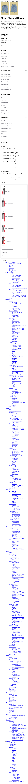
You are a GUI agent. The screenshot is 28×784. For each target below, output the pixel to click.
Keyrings (11, 710)
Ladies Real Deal (13, 723)
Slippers (14, 354)
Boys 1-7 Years (13, 584)
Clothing (11, 318)
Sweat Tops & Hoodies (18, 328)
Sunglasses (15, 474)
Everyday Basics (10, 527)
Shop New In (12, 744)
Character (12, 660)
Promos (8, 720)
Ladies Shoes (12, 491)
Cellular (8, 741)
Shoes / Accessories (17, 485)
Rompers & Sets (16, 665)
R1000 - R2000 (16, 775)
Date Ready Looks (17, 421)
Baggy (16, 435)
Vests (13, 462)
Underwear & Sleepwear (18, 402)
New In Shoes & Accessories (19, 288)
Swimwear (18, 614)
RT (12, 305)
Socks (13, 464)
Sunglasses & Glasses (18, 384)
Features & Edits (13, 311)
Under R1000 (15, 774)
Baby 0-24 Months (14, 271)
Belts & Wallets (16, 469)
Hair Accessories (16, 381)
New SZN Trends (16, 303)
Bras (13, 368)
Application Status (6, 76)
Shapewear (15, 372)
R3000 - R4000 (16, 778)
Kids (7, 551)
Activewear (15, 336)
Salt (13, 751)
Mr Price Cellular (5, 84)
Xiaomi (14, 764)
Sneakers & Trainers (17, 349)
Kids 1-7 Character (14, 558)
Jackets (14, 339)
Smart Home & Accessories (16, 781)
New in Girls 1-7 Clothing (19, 295)
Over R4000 (15, 780)
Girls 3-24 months (14, 670)
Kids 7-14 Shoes (16, 525)
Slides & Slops (16, 454)
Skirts (13, 335)
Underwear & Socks (17, 579)
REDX (13, 395)
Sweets (11, 712)
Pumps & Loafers (16, 346)
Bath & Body (12, 700)
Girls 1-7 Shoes (16, 514)
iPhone (14, 750)
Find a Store (4, 58)
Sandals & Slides (16, 345)
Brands (11, 388)
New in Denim (16, 278)
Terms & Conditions (6, 107)
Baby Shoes (15, 512)
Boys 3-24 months (14, 678)
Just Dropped (10, 272)
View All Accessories (17, 376)
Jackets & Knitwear (17, 575)
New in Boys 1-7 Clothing (19, 296)
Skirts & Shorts (16, 612)
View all (17, 434)
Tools (10, 701)
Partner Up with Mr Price (7, 66)
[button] (14, 50)
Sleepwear (12, 355)
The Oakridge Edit (17, 313)
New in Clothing (16, 275)
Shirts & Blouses (16, 334)
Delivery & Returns (6, 128)
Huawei (14, 754)
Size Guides (4, 131)
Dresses (14, 319)
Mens (10, 266)
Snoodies (14, 364)
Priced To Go (12, 396)
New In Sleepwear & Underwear (17, 281)
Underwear (12, 365)
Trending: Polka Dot (17, 308)
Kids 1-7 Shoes (16, 524)
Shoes (10, 342)
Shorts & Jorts (16, 332)
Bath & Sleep (12, 687)
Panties (14, 369)
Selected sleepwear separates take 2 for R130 (19, 725)
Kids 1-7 (11, 269)
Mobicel (14, 757)
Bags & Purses (16, 378)
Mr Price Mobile (5, 87)
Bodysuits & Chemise (17, 371)
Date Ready (15, 315)
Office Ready (15, 316)
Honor (13, 761)
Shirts (13, 436)
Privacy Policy (4, 110)
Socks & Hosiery (16, 374)
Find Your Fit (4, 63)
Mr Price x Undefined (15, 263)
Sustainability (4, 102)
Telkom (14, 771)
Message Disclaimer (6, 113)
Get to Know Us (5, 53)
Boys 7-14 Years (13, 625)
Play (10, 688)
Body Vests (15, 662)
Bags (13, 468)
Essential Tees (16, 426)
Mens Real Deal (13, 727)
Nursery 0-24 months (15, 661)
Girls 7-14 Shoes (16, 517)
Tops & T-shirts (16, 531)
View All (14, 344)
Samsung (14, 753)
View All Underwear (17, 366)
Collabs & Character (11, 262)
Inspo (7, 714)
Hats (13, 382)
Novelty (14, 405)
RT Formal (15, 391)
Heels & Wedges (16, 348)
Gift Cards (3, 61)
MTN (13, 768)
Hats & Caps (15, 471)
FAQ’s (2, 133)
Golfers (14, 438)
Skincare (11, 697)
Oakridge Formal (16, 394)
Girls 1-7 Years (13, 561)
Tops (13, 323)
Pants (13, 331)
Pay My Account (5, 79)
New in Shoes (15, 279)
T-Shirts (14, 587)
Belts (13, 386)
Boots (13, 351)
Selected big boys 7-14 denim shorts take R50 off (19, 736)
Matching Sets (16, 322)
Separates (15, 358)
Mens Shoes (12, 504)
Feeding (11, 685)
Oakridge (14, 306)
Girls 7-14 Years (13, 604)
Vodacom (14, 770)
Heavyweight (12, 412)
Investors (3, 100)
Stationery (12, 708)
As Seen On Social (17, 312)
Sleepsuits (15, 664)
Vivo (13, 763)
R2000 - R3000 (16, 777)
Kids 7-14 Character (14, 559)
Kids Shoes (12, 511)
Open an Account (5, 74)
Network (11, 767)
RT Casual (15, 389)
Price (10, 773)
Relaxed (17, 441)
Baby (10, 298)
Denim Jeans (15, 321)
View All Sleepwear (17, 356)
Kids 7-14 (11, 268)
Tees (13, 326)
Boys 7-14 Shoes (16, 518)
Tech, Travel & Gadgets (15, 707)
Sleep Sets (15, 359)
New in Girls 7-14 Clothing (19, 291)
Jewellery (14, 379)
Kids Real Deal (13, 731)
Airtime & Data (4, 82)
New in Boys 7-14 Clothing (19, 292)
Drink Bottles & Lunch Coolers (17, 705)
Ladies (11, 265)
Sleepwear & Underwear (15, 455)
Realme (14, 765)
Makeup (11, 698)
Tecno (13, 758)
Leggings (14, 341)
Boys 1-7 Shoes (16, 515)
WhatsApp (3, 120)
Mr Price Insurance (6, 89)
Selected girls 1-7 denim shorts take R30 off (18, 739)
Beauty (14, 404)
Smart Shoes (15, 452)
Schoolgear (12, 645)
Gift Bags (11, 711)
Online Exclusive (16, 309)
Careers (3, 105)
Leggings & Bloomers (18, 667)
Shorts (14, 431)
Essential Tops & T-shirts (18, 325)
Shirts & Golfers (16, 591)
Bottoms (14, 674)
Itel (13, 760)
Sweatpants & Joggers (18, 329)
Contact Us (4, 136)
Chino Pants (15, 439)
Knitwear (14, 338)
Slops (13, 352)
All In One (14, 361)
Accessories (12, 375)
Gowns (14, 362)
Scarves (14, 385)
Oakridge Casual (16, 392)
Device (11, 747)
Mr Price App (4, 56)
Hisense (14, 755)
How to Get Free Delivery (7, 126)
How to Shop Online (6, 123)
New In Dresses (16, 276)
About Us (3, 97)
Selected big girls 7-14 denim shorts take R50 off (19, 733)
